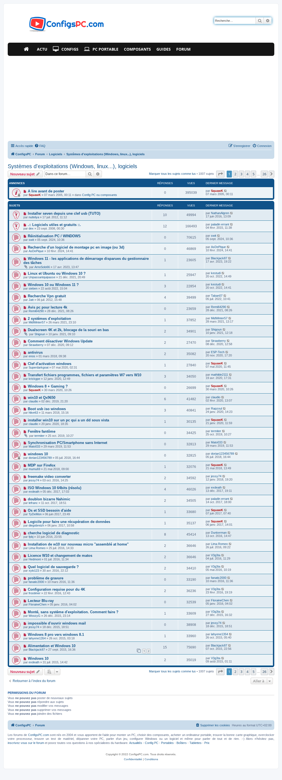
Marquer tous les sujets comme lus (172, 173)
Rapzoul (216, 408)
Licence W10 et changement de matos (60, 555)
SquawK (35, 195)
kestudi (216, 273)
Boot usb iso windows (47, 409)
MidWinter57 (37, 322)
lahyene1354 (37, 638)
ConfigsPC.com (38, 735)
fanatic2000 (36, 581)
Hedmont (35, 559)
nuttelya (34, 217)
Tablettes (195, 742)
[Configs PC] (58, 26)
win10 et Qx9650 (41, 398)
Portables (167, 742)
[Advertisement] (141, 97)
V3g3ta (215, 555)
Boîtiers (182, 742)
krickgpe (34, 378)
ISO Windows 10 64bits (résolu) (54, 488)
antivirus (35, 352)
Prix (207, 742)
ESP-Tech (217, 352)
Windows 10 (38, 658)
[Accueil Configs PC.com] (27, 49)
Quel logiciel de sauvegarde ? (53, 567)
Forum (183, 49)
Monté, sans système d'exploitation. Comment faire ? (73, 612)
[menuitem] (39, 146)
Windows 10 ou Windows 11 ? (53, 285)
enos (32, 356)
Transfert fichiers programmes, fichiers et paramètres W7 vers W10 (84, 375)
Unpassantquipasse (42, 277)
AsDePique (36, 251)
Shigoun (39, 334)
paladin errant (220, 224)
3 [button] (241, 173)
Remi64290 (36, 311)
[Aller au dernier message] (225, 190)
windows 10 (38, 454)
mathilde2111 (219, 374)
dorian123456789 (40, 457)
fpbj (31, 536)
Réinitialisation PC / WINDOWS (54, 236)
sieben (33, 288)
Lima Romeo (37, 548)
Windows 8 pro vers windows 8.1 (56, 634)
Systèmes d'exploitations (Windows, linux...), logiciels (72, 166)
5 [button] (253, 173)
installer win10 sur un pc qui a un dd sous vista (68, 420)
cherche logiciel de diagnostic (53, 533)
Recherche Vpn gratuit (47, 296)
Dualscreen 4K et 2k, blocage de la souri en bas (68, 330)
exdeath (34, 491)
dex (31, 228)
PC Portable (105, 49)
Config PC (151, 742)
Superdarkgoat (38, 367)
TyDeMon (35, 514)
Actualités (135, 742)
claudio (33, 401)
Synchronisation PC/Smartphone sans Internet (67, 443)
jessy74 (34, 480)
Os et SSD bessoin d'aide (49, 510)
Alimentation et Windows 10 (51, 646)
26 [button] (264, 173)
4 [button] (247, 173)
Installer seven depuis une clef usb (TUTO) (64, 213)
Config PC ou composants (99, 195)
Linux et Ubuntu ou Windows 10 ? (57, 273)
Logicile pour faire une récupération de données (69, 522)
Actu (42, 49)
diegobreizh (36, 525)
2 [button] (235, 173)
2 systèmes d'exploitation (49, 319)
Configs (69, 49)
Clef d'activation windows (49, 364)
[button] (220, 174)
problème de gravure (45, 578)
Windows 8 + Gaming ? (48, 386)
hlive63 (33, 412)
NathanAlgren (220, 213)
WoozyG (34, 615)
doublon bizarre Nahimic (49, 499)
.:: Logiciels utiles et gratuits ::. (54, 225)
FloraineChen (38, 604)
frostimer (34, 593)
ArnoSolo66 (42, 267)
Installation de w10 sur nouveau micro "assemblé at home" (78, 544)
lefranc (33, 502)
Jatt (31, 299)
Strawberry (36, 345)
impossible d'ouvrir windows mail (57, 623)
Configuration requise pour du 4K (56, 589)
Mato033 (34, 446)
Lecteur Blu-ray (41, 601)
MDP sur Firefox (41, 465)
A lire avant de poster (46, 191)
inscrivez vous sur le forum (26, 742)
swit (31, 239)
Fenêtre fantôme (41, 431)
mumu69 (34, 469)
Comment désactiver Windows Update (60, 341)
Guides (163, 49)
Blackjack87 (219, 258)
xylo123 (34, 570)
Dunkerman (219, 532)
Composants (137, 49)
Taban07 (217, 295)
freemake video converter (49, 476)
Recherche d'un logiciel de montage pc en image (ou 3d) (76, 247)
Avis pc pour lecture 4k (47, 307)
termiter (39, 435)
